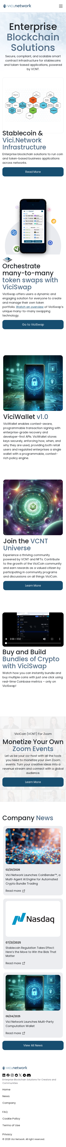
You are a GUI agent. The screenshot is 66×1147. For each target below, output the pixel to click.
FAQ (5, 1112)
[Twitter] (20, 1075)
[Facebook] (8, 1075)
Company (9, 1103)
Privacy (7, 1134)
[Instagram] (12, 1075)
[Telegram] (24, 1075)
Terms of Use (11, 1125)
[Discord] (29, 1075)
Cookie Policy (11, 1118)
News (6, 1096)
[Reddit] (16, 1075)
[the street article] (33, 934)
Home (6, 1089)
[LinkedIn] (4, 1075)
